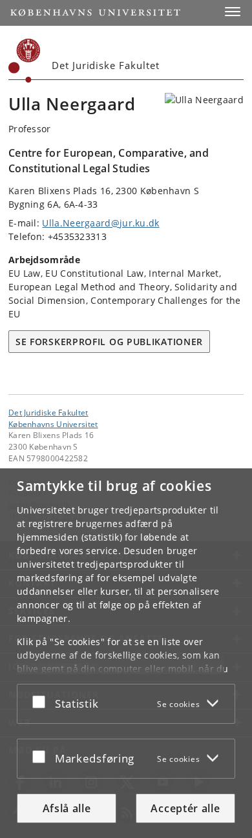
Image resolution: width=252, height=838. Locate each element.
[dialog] (126, 653)
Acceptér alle (185, 808)
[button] (233, 11)
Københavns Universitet (53, 424)
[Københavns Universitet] (24, 61)
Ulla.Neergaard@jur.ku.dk (100, 223)
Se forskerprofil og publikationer (109, 341)
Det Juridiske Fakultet (48, 412)
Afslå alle (67, 808)
